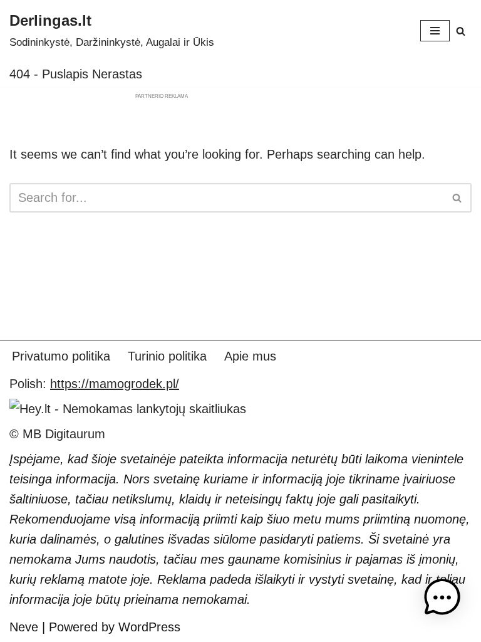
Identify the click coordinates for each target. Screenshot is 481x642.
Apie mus (250, 356)
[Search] (460, 31)
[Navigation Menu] (435, 30)
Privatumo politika (61, 356)
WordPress (149, 627)
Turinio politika (167, 356)
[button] (442, 600)
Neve (23, 627)
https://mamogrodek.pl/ (114, 384)
